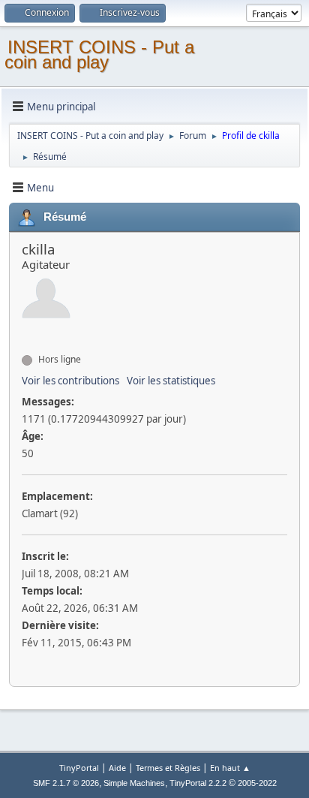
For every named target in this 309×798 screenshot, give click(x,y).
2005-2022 (257, 782)
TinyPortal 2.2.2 (198, 782)
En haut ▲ (230, 767)
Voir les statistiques (171, 380)
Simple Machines (134, 782)
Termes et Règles (168, 767)
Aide (117, 767)
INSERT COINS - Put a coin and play (99, 54)
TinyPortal (79, 767)
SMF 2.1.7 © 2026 (66, 782)
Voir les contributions (70, 380)
